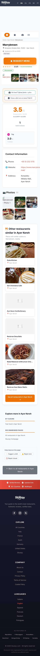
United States (20, 548)
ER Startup (26, 638)
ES (26, 3)
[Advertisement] (20, 19)
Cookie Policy (20, 584)
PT (38, 3)
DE (34, 3)
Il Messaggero (19, 634)
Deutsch (20, 616)
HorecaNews (29, 634)
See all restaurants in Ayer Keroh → (20, 398)
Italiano (20, 599)
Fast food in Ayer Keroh (13, 424)
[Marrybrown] (6, 78)
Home (4, 40)
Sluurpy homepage (11, 439)
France (20, 536)
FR (30, 3)
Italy (20, 531)
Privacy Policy (20, 576)
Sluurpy (20, 553)
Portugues (20, 620)
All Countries (20, 527)
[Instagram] (20, 513)
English (20, 603)
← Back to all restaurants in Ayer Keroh (20, 470)
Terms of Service (20, 580)
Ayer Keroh (10, 40)
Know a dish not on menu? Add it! (21, 98)
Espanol (20, 608)
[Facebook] (14, 513)
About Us (20, 567)
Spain (20, 540)
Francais (20, 612)
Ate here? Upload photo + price (21, 92)
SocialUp (35, 638)
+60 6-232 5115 (27, 161)
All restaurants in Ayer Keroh (15, 435)
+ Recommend (8, 70)
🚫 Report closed (11, 458)
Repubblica (8, 634)
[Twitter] (26, 513)
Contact (20, 572)
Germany (20, 544)
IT (17, 3)
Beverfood (5, 638)
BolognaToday (16, 638)
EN (22, 3)
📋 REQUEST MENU (20, 61)
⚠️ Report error (27, 454)
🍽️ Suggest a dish (12, 454)
